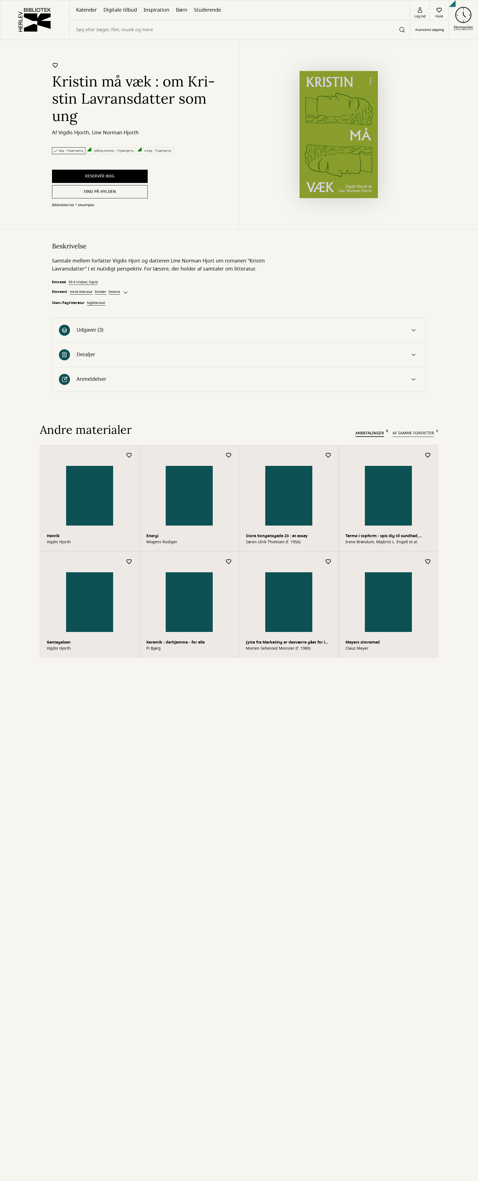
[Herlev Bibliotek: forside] (34, 20)
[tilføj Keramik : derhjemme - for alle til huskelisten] (228, 562)
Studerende (207, 10)
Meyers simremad (362, 642)
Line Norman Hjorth (115, 132)
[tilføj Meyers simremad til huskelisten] (428, 562)
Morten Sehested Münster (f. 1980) (278, 648)
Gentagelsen (59, 642)
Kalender (86, 10)
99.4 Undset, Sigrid (83, 282)
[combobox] (239, 30)
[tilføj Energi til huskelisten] (228, 455)
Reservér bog (99, 176)
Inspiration (156, 10)
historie (114, 291)
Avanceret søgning (429, 29)
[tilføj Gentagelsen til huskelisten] (129, 562)
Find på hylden (100, 192)
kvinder (100, 291)
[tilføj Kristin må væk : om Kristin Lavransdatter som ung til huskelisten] (55, 65)
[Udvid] (125, 292)
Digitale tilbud (120, 10)
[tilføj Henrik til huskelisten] (129, 455)
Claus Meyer (356, 648)
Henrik (53, 536)
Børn (181, 10)
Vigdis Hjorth (73, 132)
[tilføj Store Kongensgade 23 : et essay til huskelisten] (328, 455)
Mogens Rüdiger (161, 542)
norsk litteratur (81, 291)
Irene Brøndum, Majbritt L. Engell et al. (381, 542)
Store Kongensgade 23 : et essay (277, 536)
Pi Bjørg (153, 648)
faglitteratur (96, 302)
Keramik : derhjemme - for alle (175, 642)
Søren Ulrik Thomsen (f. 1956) (273, 542)
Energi (152, 536)
